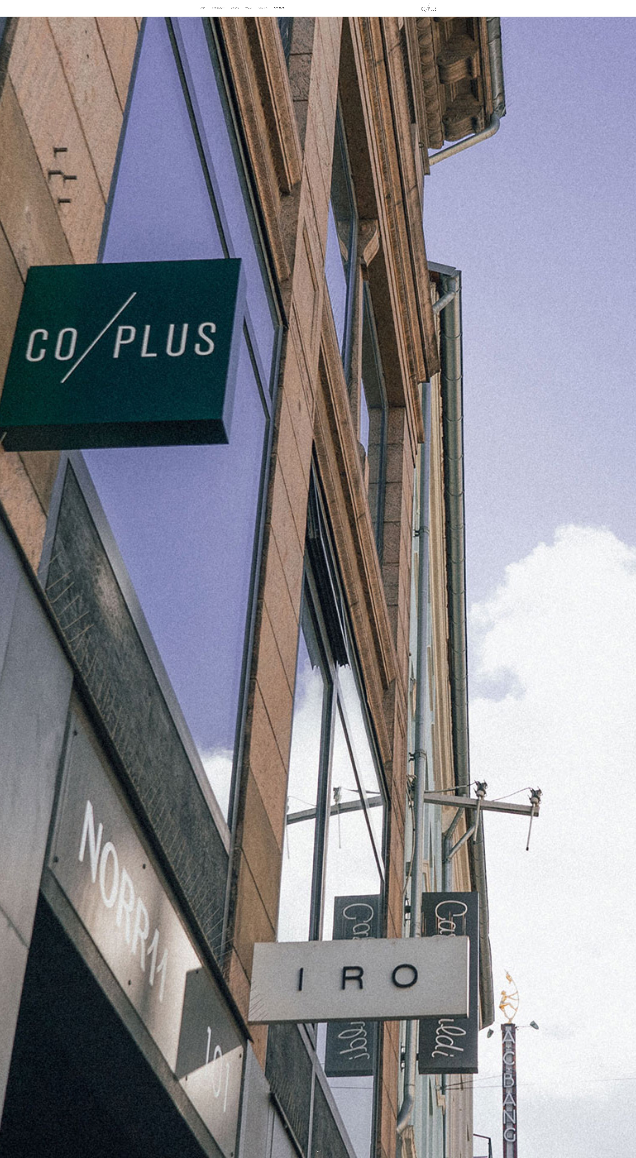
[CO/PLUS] (429, 8)
